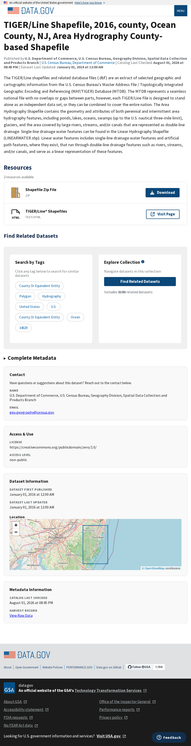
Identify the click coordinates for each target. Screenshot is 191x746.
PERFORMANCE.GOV (79, 667)
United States (29, 306)
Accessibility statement (24, 709)
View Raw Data (21, 615)
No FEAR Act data (18, 725)
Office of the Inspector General (125, 701)
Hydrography (51, 296)
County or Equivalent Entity (39, 317)
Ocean (75, 317)
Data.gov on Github (108, 667)
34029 (23, 328)
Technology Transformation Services (108, 690)
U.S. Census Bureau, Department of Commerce (78, 62)
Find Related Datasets (140, 281)
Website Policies (52, 667)
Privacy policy (111, 717)
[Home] (30, 10)
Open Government (26, 667)
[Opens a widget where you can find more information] (169, 738)
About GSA (13, 701)
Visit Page (166, 214)
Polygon (25, 296)
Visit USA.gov (109, 736)
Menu (180, 11)
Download (166, 192)
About (7, 667)
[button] (15, 525)
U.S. (53, 306)
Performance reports (117, 709)
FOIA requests (16, 717)
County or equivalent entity (39, 286)
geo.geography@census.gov (32, 412)
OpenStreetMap (155, 568)
